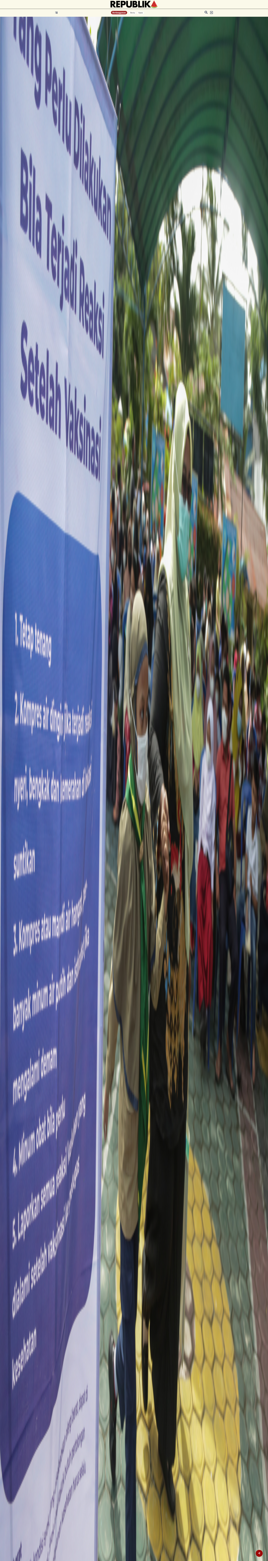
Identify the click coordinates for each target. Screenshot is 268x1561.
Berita (132, 13)
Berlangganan (119, 12)
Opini (140, 13)
